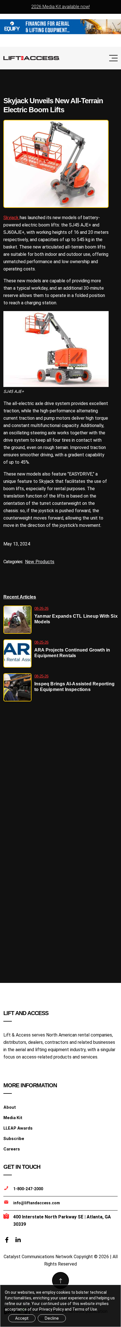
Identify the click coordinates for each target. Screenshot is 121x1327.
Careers (11, 1148)
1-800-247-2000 (28, 1189)
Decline (52, 1318)
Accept (21, 1318)
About (9, 1107)
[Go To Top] (60, 1280)
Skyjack (11, 217)
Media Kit (12, 1117)
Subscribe (13, 1138)
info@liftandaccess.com (36, 1203)
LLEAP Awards (18, 1128)
